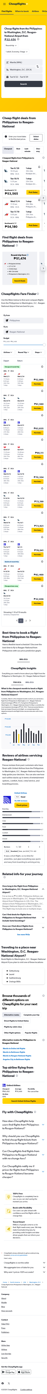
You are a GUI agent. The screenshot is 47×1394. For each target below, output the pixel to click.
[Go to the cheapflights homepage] (18, 4)
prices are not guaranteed (18, 1255)
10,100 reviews (20, 801)
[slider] (44, 344)
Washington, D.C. (35, 1282)
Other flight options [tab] (12, 1033)
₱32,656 (10, 39)
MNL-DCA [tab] (23, 659)
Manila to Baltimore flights (14, 1052)
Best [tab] (18, 149)
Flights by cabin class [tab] (13, 1027)
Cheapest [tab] (8, 149)
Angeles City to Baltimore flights (16, 1059)
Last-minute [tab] (27, 150)
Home (5, 1282)
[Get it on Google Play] (8, 1372)
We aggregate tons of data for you (19, 1267)
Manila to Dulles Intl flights (14, 1048)
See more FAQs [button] (23, 934)
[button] (4, 4)
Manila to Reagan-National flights (17, 1056)
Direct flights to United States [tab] (16, 1021)
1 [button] (20, 620)
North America (15, 1282)
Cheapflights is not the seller (16, 1263)
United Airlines (20, 793)
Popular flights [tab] (31, 1033)
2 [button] (26, 620)
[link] (19, 280)
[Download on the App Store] (24, 1372)
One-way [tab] (38, 150)
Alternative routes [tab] (11, 1015)
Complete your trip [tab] (31, 1015)
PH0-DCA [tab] (17, 682)
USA (24, 1282)
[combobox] (25, 320)
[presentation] (18, 39)
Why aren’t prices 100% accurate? (19, 1272)
